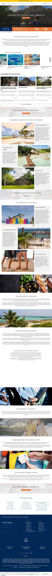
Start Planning (42, 548)
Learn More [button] (26, 196)
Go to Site (30, 0)
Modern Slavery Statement (27, 565)
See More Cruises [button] (26, 113)
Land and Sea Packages (42, 529)
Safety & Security (34, 565)
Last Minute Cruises (41, 523)
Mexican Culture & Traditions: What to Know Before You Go (42, 503)
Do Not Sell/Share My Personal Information (33, 567)
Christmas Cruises (28, 526)
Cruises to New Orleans (10, 508)
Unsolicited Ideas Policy (21, 567)
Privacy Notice (31, 574)
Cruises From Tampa (10, 502)
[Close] (51, 574)
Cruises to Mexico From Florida (26, 508)
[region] (26, 574)
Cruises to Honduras (10, 507)
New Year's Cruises (41, 526)
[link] (15, 59)
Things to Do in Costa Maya (42, 506)
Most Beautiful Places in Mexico (42, 509)
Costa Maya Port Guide (15, 25)
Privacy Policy (11, 565)
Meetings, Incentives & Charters (30, 531)
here (27, 517)
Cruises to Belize (10, 505)
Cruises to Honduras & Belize (26, 507)
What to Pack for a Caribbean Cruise (42, 504)
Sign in (49, 3)
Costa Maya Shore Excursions (24, 25)
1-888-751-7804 (26, 548)
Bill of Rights (41, 565)
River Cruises (40, 531)
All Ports (39, 25)
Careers (21, 565)
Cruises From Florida (26, 503)
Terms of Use (16, 565)
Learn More (10, 548)
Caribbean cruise (7, 42)
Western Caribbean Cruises (26, 505)
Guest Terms (5, 565)
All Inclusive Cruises (29, 523)
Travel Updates (46, 565)
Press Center (15, 567)
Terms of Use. (3, 575)
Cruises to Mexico (26, 502)
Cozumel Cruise (10, 503)
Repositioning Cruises (29, 529)
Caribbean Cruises (33, 25)
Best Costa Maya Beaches (42, 508)
